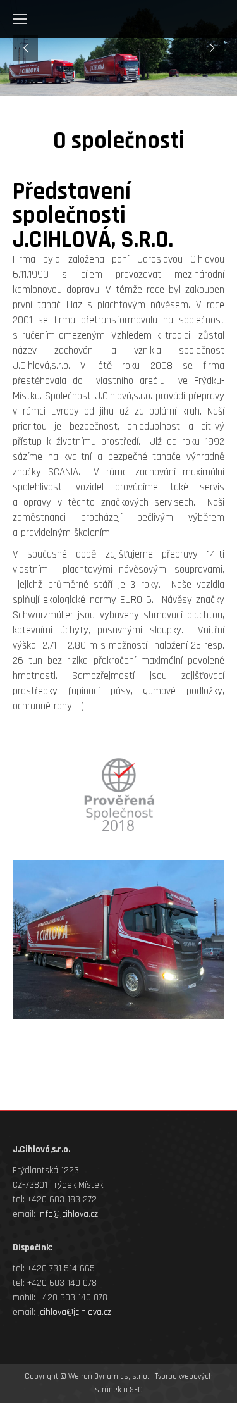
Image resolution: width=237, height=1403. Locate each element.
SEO (136, 1390)
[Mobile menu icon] (20, 19)
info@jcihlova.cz (68, 1214)
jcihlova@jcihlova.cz (74, 1312)
